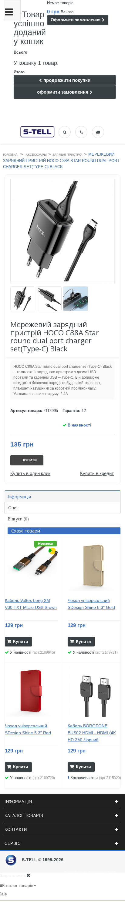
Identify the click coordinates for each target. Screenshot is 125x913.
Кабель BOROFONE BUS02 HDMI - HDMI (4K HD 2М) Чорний (92, 732)
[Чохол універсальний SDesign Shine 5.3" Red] (31, 691)
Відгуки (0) (18, 519)
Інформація (19, 497)
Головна (10, 154)
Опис (13, 507)
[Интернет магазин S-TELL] (37, 131)
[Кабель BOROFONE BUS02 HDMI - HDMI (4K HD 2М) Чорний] (94, 691)
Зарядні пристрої (67, 154)
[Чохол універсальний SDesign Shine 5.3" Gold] (94, 566)
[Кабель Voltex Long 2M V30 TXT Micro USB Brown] (31, 566)
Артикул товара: (26, 410)
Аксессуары (36, 154)
